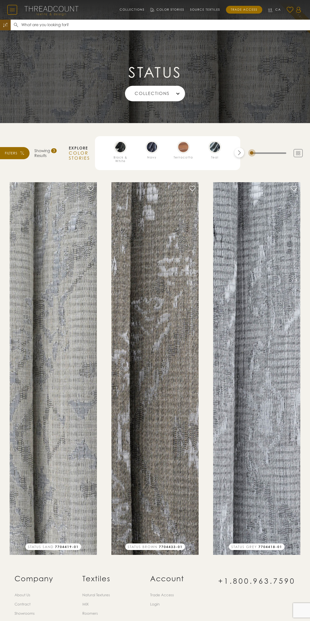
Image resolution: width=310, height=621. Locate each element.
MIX (85, 604)
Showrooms (25, 613)
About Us (22, 595)
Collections (132, 9)
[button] (239, 152)
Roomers (90, 613)
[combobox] (165, 25)
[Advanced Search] (5, 25)
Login (155, 604)
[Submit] (16, 25)
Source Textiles (205, 9)
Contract (23, 604)
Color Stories (170, 9)
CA (278, 9)
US (270, 9)
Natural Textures (96, 595)
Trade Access (244, 9)
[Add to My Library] (90, 188)
